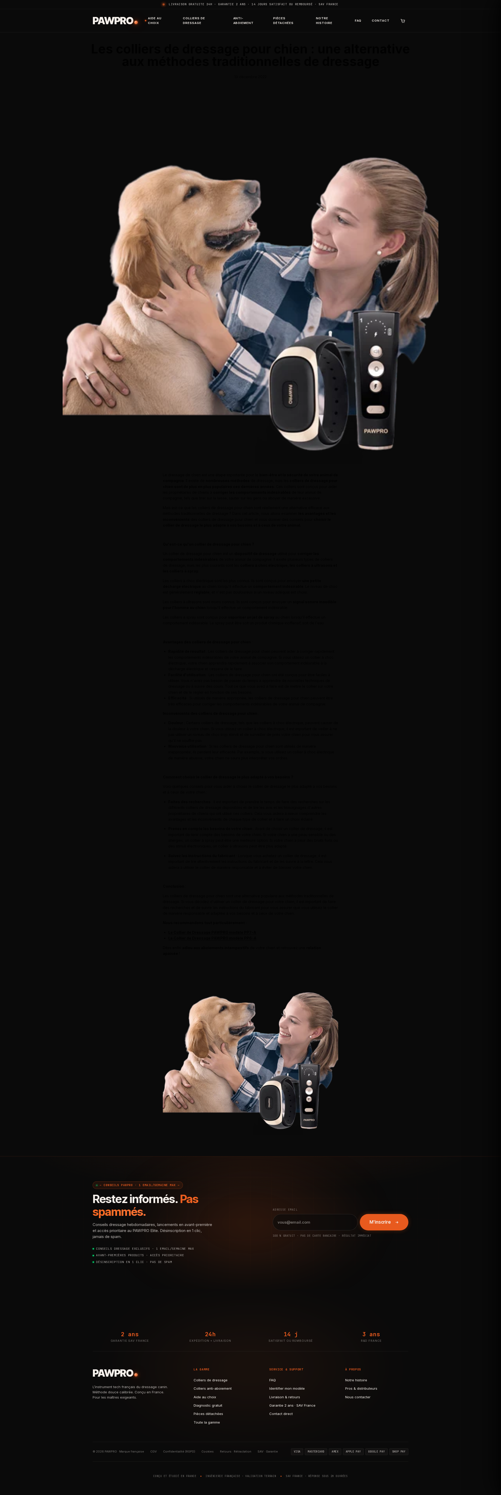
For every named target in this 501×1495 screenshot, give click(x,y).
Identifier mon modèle (287, 1388)
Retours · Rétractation (235, 1451)
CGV (153, 1451)
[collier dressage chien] (250, 1047)
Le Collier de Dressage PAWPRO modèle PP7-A (212, 932)
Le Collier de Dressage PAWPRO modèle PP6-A (212, 938)
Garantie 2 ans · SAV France (292, 1405)
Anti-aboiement (243, 20)
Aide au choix (154, 20)
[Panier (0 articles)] (402, 20)
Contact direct (281, 1414)
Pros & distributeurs (361, 1388)
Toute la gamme (207, 1422)
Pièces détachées (283, 20)
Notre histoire (324, 20)
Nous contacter (358, 1397)
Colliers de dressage (194, 20)
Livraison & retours (284, 1397)
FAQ (358, 20)
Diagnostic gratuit (208, 1405)
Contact (380, 20)
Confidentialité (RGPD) (179, 1451)
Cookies (207, 1451)
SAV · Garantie (268, 1451)
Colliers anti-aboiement (213, 1388)
